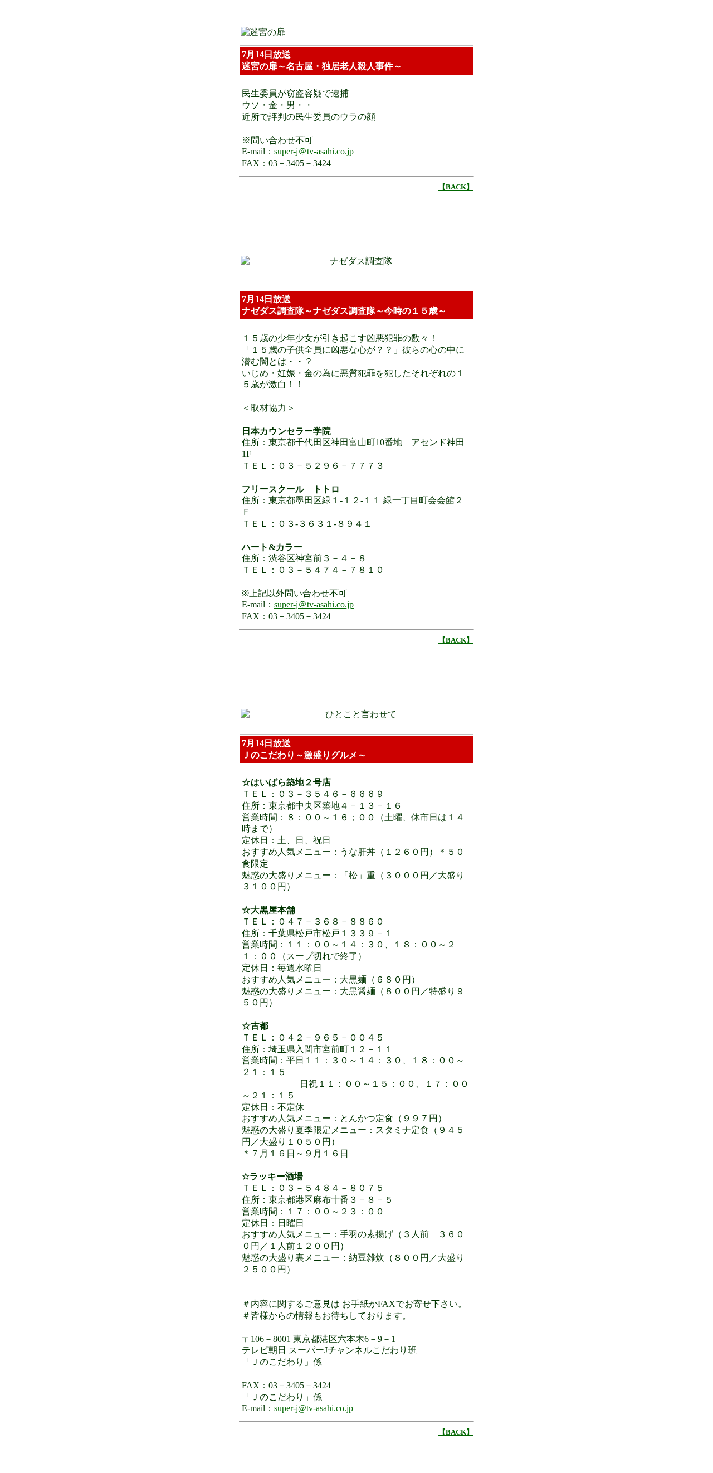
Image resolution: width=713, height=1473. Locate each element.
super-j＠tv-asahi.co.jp (314, 151)
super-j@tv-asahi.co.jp (313, 1408)
